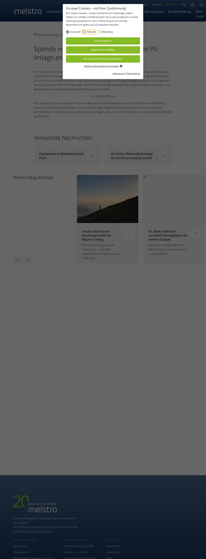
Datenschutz (133, 73)
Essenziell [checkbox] (75, 32)
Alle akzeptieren (103, 41)
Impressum (119, 73)
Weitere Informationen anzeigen (102, 66)
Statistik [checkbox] (91, 32)
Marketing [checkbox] (107, 32)
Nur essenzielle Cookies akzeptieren (103, 59)
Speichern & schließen (103, 50)
